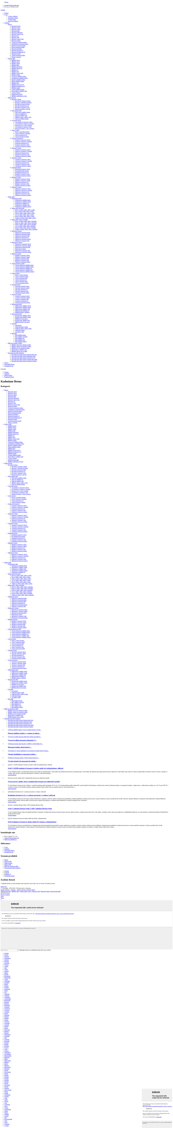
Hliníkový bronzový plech (22, 179)
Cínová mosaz (16, 273)
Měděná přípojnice (17, 66)
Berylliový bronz (16, 99)
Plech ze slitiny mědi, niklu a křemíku (25, 221)
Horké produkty (5, 890)
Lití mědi (14, 323)
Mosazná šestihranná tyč (18, 52)
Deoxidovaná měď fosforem (16, 353)
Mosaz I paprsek (16, 57)
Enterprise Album (13, 18)
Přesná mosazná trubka (18, 47)
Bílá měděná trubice (20, 341)
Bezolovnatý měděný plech (23, 315)
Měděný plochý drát (17, 73)
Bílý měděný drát (20, 340)
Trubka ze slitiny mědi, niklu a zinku (25, 218)
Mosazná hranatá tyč (17, 50)
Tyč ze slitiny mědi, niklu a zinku (24, 214)
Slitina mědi (11, 197)
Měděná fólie (15, 65)
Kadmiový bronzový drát (22, 174)
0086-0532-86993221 (10, 839)
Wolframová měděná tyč (22, 203)
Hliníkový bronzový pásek (22, 180)
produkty (6, 23)
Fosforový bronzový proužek (23, 141)
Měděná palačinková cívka (19, 96)
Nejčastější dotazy (9, 364)
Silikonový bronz (16, 187)
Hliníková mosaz (16, 254)
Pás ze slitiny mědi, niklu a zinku (24, 211)
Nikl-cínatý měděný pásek (22, 112)
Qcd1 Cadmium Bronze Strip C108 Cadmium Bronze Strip (30, 809)
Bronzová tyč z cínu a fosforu (23, 125)
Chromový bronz (16, 158)
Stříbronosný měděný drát (22, 309)
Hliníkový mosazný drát (22, 260)
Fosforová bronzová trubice (23, 146)
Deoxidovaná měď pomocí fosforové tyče (23, 358)
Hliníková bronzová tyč (22, 182)
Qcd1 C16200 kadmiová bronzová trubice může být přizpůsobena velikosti (35, 768)
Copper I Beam (16, 93)
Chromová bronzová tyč (22, 162)
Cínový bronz (15, 130)
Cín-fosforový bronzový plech (23, 122)
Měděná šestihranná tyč (18, 86)
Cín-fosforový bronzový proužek (24, 123)
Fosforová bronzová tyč (22, 143)
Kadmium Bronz (16, 167)
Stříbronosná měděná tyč (22, 310)
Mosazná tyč (15, 36)
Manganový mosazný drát (22, 250)
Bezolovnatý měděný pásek (23, 317)
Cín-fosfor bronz (16, 120)
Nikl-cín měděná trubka (22, 119)
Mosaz (10, 24)
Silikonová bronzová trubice (23, 195)
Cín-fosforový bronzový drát (23, 127)
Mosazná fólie (16, 31)
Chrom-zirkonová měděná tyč (23, 268)
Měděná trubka (16, 75)
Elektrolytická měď (17, 94)
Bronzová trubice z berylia (22, 109)
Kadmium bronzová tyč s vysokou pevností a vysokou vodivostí (31, 795)
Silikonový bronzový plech (23, 188)
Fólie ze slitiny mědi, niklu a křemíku (25, 224)
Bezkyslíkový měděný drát (19, 91)
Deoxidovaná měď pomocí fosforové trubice (24, 361)
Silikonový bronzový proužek (23, 190)
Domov (6, 13)
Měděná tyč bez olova (21, 319)
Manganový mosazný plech (23, 244)
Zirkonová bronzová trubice (23, 156)
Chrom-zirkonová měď (18, 263)
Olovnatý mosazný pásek (22, 288)
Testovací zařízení (13, 21)
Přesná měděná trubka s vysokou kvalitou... (24, 733)
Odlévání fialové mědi (21, 327)
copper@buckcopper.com (11, 5)
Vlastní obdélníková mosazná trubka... (22, 754)
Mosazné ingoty (16, 26)
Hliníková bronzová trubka (22, 185)
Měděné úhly (15, 83)
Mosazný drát (15, 37)
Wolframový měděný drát (22, 205)
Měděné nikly (15, 891)
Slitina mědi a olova (25, 891)
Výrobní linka (12, 19)
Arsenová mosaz (16, 294)
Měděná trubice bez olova (22, 322)
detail (14, 775)
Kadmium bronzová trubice (23, 175)
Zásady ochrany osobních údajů (26, 890)
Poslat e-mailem (5, 894)
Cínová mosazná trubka (22, 283)
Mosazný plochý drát (18, 39)
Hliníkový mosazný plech (22, 255)
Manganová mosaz (17, 242)
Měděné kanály (16, 88)
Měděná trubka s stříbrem (22, 312)
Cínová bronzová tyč (21, 135)
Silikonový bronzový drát (22, 193)
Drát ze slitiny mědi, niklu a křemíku (25, 227)
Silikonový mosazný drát (22, 241)
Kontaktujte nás (8, 366)
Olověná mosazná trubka (22, 293)
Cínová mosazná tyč (21, 280)
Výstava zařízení (12, 16)
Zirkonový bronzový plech (22, 149)
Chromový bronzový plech (22, 159)
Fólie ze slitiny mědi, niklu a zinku (25, 213)
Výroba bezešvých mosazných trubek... (22, 761)
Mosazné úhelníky (17, 49)
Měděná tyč (15, 70)
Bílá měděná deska (20, 335)
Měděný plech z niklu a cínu (23, 117)
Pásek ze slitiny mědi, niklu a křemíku (26, 223)
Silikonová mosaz (17, 231)
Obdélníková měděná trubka (20, 78)
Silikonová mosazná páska (22, 234)
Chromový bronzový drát (22, 164)
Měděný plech (16, 62)
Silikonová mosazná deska (22, 232)
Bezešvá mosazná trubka (19, 45)
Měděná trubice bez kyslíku (19, 351)
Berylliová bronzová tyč (22, 106)
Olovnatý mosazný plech (22, 286)
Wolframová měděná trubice (23, 206)
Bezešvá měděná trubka (18, 80)
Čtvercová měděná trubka (19, 76)
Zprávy (6, 362)
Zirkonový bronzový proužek (23, 151)
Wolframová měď (17, 198)
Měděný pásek (16, 63)
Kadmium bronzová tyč (22, 172)
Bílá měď (14, 333)
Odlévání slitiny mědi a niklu (23, 328)
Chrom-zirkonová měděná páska (24, 267)
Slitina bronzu (12, 97)
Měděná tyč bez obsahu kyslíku (20, 348)
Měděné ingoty (16, 60)
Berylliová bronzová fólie (22, 104)
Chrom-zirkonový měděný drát (24, 270)
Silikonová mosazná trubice (23, 239)
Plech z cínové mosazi (21, 275)
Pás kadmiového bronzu (22, 171)
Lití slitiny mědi (19, 332)
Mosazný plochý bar (17, 34)
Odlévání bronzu (20, 330)
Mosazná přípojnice (17, 32)
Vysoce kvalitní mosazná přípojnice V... (22, 740)
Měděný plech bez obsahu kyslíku (21, 345)
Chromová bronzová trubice (23, 166)
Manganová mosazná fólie (22, 247)
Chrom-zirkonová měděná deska (24, 265)
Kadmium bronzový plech (22, 169)
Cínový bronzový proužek (22, 133)
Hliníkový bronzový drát (22, 184)
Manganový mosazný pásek (23, 245)
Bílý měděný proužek (21, 336)
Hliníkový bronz (16, 177)
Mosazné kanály (16, 53)
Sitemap (13, 890)
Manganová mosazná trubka (23, 252)
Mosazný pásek (16, 29)
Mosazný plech (16, 27)
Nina (2, 896)
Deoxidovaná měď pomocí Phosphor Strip (24, 356)
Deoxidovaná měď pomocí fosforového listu (24, 354)
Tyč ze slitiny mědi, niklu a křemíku (25, 226)
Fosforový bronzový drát (22, 145)
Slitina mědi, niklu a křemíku (20, 219)
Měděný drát (15, 71)
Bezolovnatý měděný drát (22, 320)
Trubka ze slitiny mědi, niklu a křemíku (26, 229)
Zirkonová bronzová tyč (22, 153)
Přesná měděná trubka (18, 81)
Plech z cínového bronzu (22, 132)
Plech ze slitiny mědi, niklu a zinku (25, 210)
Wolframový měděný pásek (23, 201)
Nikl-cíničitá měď (17, 110)
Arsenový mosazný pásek (22, 297)
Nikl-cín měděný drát (21, 115)
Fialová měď (11, 58)
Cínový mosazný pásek (21, 276)
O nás (6, 14)
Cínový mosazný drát (21, 281)
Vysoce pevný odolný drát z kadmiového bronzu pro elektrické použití (34, 782)
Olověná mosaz (16, 284)
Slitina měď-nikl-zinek (18, 208)
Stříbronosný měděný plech (23, 306)
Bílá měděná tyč (19, 338)
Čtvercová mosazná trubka (19, 42)
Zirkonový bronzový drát (22, 154)
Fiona (2, 898)
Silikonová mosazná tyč (22, 237)
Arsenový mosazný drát (22, 299)
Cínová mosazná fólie (21, 278)
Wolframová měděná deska (23, 200)
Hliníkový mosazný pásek (22, 257)
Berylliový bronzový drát (22, 107)
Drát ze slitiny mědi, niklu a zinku (24, 216)
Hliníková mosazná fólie (22, 258)
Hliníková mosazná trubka (22, 262)
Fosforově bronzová (17, 138)
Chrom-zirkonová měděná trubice (24, 271)
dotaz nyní (4, 886)
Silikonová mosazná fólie (22, 236)
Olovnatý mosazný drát (21, 291)
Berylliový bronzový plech (22, 101)
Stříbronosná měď (17, 304)
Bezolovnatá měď (17, 314)
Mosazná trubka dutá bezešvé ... (20, 747)
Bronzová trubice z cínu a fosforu (24, 128)
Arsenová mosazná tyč (21, 301)
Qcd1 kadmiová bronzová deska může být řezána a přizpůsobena (32, 822)
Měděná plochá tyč (17, 68)
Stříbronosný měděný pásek (23, 307)
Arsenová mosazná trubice (22, 302)
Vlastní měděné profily (18, 89)
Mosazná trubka (16, 40)
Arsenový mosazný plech (22, 296)
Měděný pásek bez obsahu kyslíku (21, 346)
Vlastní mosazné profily (18, 55)
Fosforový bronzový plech (22, 140)
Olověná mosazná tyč (21, 289)
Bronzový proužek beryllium (23, 102)
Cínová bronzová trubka (22, 136)
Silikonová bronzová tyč (22, 192)
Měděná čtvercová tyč (18, 84)
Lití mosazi (18, 325)
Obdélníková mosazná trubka (20, 44)
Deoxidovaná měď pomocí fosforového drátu (24, 359)
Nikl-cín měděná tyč (21, 114)
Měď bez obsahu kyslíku (15, 343)
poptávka (10, 775)
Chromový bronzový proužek (23, 161)
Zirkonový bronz (16, 148)
